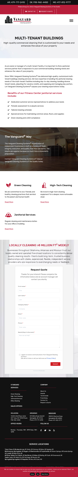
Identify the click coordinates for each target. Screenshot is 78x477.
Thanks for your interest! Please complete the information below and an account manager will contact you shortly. (39, 276)
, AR (18, 451)
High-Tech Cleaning (17, 396)
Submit (55, 364)
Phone (20, 323)
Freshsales (42, 370)
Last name (21, 295)
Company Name (23, 304)
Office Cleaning (15, 401)
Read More (45, 474)
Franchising (43, 398)
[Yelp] (54, 430)
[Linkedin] (50, 430)
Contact (8, 159)
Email (20, 314)
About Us (43, 391)
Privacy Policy (51, 358)
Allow (32, 474)
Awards (42, 393)
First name (21, 286)
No (38, 474)
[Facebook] (41, 430)
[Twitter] (45, 430)
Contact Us (43, 400)
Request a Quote (45, 402)
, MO (17, 459)
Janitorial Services (16, 398)
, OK (12, 449)
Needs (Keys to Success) (26, 332)
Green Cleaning (15, 394)
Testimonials (44, 396)
